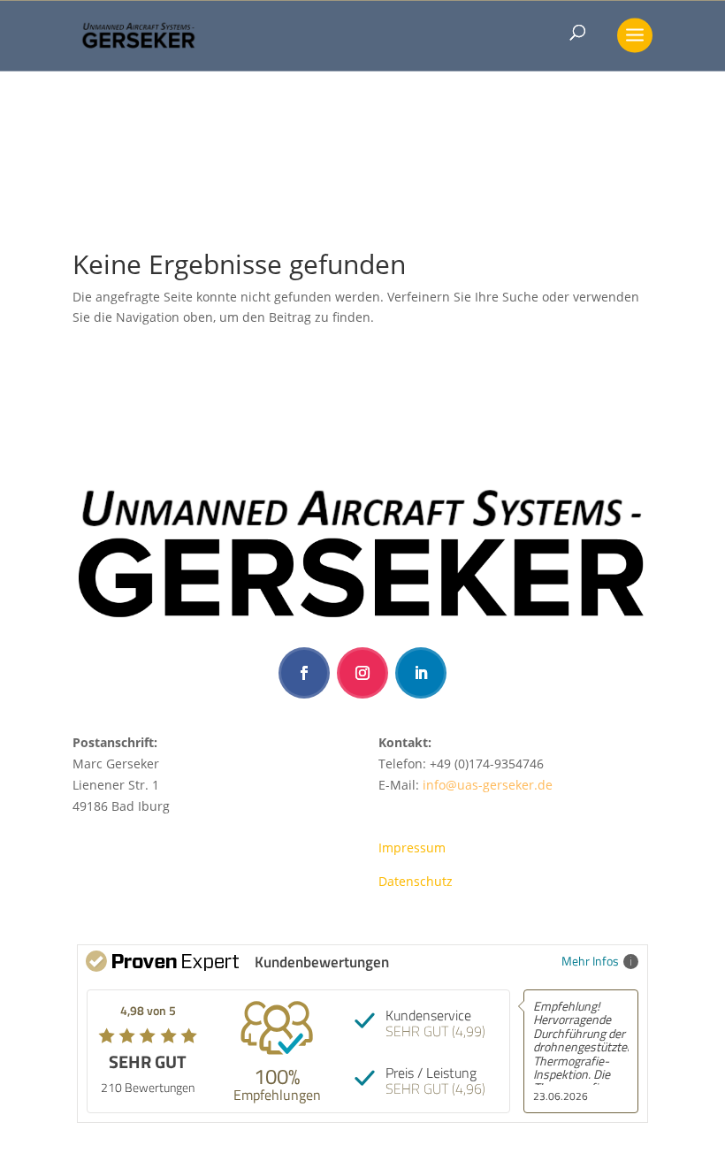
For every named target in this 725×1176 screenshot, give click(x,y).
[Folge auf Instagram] (362, 673)
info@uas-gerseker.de (488, 784)
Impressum (412, 847)
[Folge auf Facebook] (304, 673)
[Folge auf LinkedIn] (420, 673)
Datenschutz (415, 881)
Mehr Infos (590, 960)
